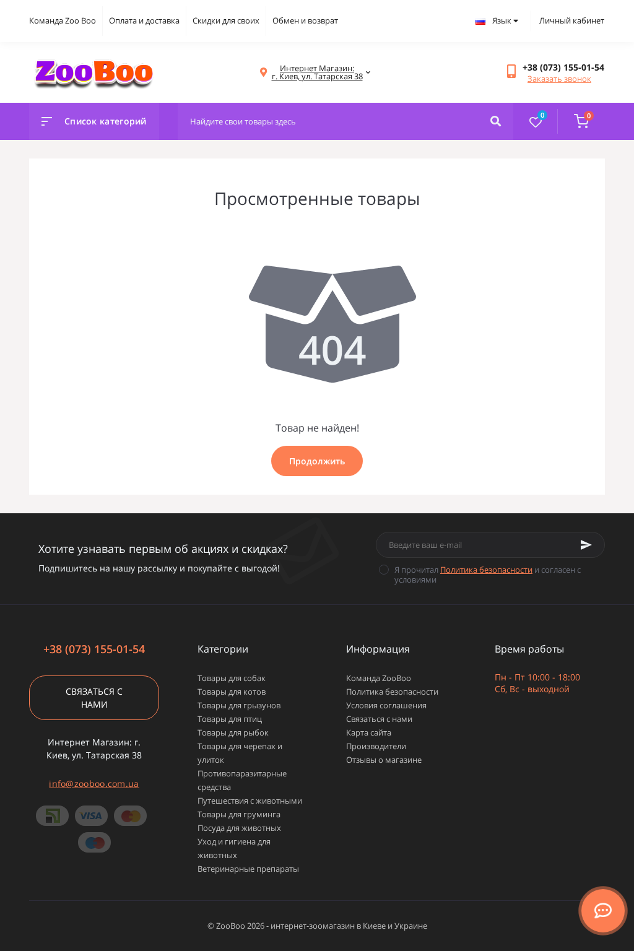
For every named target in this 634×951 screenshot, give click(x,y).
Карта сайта (368, 732)
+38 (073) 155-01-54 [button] (94, 649)
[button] (563, 67)
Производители (376, 746)
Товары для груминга (239, 814)
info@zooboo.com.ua (94, 783)
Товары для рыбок (233, 732)
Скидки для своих (226, 20)
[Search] (495, 121)
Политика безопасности (486, 569)
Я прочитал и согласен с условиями (487, 574)
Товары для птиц (230, 718)
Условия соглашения (386, 705)
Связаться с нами (94, 697)
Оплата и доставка (144, 20)
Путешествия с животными (250, 800)
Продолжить (317, 461)
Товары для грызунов (239, 705)
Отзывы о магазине (384, 759)
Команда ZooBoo (378, 678)
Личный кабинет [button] (571, 20)
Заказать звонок (559, 79)
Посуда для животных (239, 827)
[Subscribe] (586, 545)
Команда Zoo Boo (62, 20)
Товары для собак (232, 678)
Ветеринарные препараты (248, 868)
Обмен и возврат (305, 20)
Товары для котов (232, 691)
